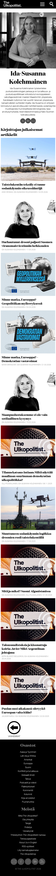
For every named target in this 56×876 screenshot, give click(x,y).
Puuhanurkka (28, 802)
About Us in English (28, 843)
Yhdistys (28, 827)
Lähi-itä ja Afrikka (28, 756)
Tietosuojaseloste (28, 839)
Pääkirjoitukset (28, 787)
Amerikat (28, 760)
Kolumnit (28, 794)
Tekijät (28, 823)
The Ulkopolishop (28, 854)
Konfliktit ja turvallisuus (28, 771)
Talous (28, 779)
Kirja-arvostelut (28, 798)
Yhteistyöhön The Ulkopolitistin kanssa (28, 835)
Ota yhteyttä (28, 820)
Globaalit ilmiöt (28, 775)
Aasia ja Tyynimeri (28, 752)
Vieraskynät (28, 831)
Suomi (28, 767)
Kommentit (28, 790)
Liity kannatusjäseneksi (28, 850)
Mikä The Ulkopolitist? (28, 816)
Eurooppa (28, 763)
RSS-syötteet (28, 846)
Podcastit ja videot (28, 783)
